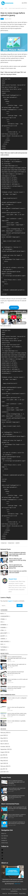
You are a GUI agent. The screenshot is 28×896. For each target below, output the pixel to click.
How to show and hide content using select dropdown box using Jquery (16, 714)
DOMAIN (3, 627)
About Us (3, 833)
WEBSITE (3, 650)
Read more (17, 883)
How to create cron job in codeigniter (17, 698)
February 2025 (5, 732)
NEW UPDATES (5, 641)
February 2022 (5, 766)
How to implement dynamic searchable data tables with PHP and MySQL (17, 554)
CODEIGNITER (4, 616)
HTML (2, 630)
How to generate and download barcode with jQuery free (16, 566)
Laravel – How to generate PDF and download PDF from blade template (17, 807)
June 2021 (3, 772)
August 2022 (4, 752)
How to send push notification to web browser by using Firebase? (16, 822)
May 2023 (3, 738)
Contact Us (4, 840)
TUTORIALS (4, 647)
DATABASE (3, 625)
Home (2, 8)
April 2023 (3, 741)
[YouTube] (2, 853)
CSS (2, 622)
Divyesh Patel (13, 579)
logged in (10, 601)
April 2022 (3, 763)
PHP (2, 644)
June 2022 (3, 758)
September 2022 (5, 749)
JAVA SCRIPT (4, 633)
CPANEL (3, 619)
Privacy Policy (22, 893)
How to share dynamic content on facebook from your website (17, 815)
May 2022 (3, 760)
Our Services (4, 835)
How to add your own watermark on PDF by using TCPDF (17, 560)
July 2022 (3, 755)
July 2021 (3, 769)
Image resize (11, 543)
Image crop (3, 543)
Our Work (3, 838)
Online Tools (4, 842)
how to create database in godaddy (16, 721)
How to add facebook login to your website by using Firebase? (16, 687)
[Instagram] (2, 856)
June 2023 (3, 735)
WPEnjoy (19, 889)
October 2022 (4, 746)
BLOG (6, 8)
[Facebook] (2, 850)
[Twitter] (2, 859)
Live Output (14, 307)
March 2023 (4, 744)
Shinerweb (8, 889)
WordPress (14, 891)
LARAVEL (3, 639)
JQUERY (17, 543)
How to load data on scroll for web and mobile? (18, 571)
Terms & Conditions (13, 893)
